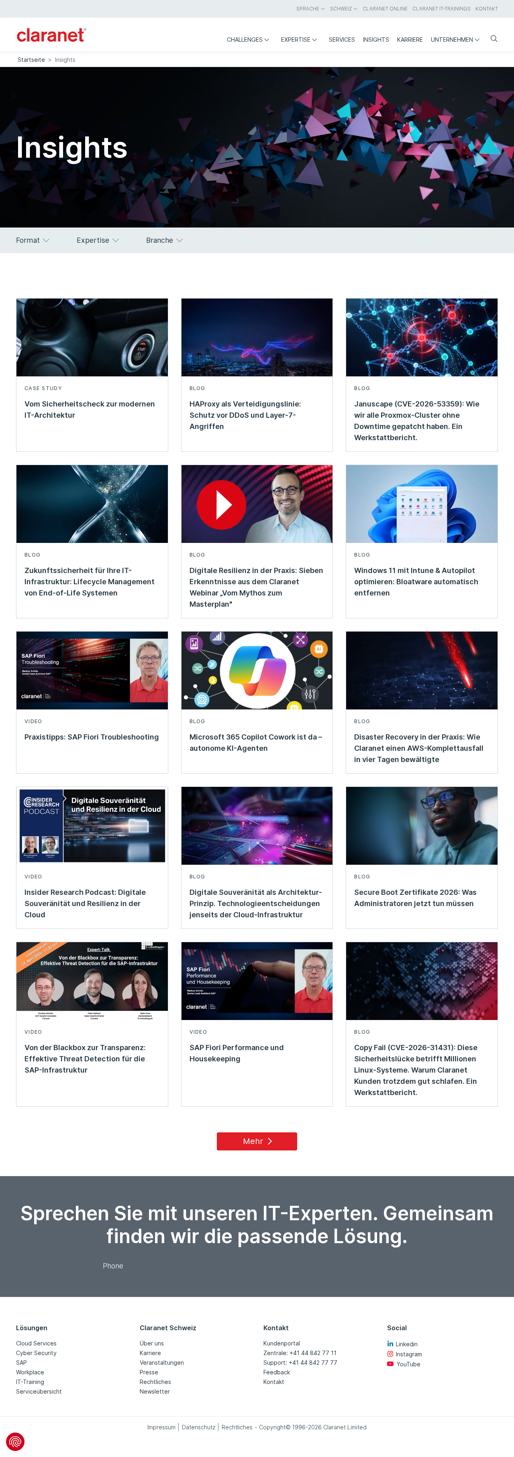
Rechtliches (155, 1381)
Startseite (31, 59)
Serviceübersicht (39, 1391)
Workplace (30, 1372)
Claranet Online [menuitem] (385, 9)
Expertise (93, 240)
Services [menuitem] (342, 39)
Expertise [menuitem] (295, 39)
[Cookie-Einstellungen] (15, 1442)
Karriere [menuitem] (410, 39)
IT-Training (30, 1381)
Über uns (152, 1343)
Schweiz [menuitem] (341, 9)
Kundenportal (281, 1343)
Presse (149, 1372)
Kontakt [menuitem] (486, 9)
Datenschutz (198, 1427)
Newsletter (155, 1391)
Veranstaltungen (162, 1362)
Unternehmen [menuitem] (452, 39)
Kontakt (273, 1381)
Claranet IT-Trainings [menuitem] (441, 9)
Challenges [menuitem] (245, 39)
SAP (21, 1362)
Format (28, 240)
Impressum (161, 1427)
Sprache (307, 9)
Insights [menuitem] (376, 39)
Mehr (253, 1141)
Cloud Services (36, 1343)
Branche (159, 240)
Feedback (276, 1372)
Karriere (150, 1352)
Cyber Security (36, 1352)
